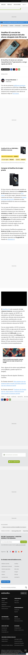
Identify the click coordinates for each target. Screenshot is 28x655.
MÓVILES (9, 4)
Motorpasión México (19, 645)
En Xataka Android (6, 357)
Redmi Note (25, 25)
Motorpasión (17, 619)
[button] (11, 80)
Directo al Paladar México (7, 645)
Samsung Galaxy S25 (16, 531)
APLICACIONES (17, 4)
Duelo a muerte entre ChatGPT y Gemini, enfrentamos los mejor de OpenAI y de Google (13, 361)
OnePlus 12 (6, 309)
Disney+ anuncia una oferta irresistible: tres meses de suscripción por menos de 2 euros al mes (15, 527)
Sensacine (16, 609)
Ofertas (8, 396)
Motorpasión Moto (18, 621)
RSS (19, 551)
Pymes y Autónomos (19, 630)
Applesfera (4, 604)
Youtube (13, 551)
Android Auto (5, 577)
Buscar (26, 587)
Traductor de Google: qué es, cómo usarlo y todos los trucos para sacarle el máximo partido (13, 391)
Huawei (3, 571)
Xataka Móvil (4, 602)
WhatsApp (5, 25)
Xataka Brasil (4, 641)
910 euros (16, 93)
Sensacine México (18, 641)
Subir (22, 593)
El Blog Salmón (17, 628)
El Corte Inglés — (8, 159)
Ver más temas (5, 581)
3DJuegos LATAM (18, 639)
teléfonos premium (19, 85)
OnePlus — (20, 159)
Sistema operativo (6, 569)
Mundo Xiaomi (5, 608)
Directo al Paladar (6, 619)
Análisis (16, 563)
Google (16, 571)
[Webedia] (24, 1)
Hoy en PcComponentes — (10, 156)
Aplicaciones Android (7, 566)
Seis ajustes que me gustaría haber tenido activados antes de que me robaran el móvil (13, 383)
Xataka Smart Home (6, 606)
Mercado (16, 569)
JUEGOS (24, 4)
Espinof (16, 611)
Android (11, 25)
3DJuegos (16, 600)
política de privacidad (20, 545)
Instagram (16, 551)
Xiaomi (3, 574)
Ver (14, 461)
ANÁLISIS (3, 4)
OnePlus (21, 396)
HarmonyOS (17, 25)
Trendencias (4, 628)
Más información (22, 653)
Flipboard (17, 69)
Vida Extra (16, 602)
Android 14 (11, 239)
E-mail (19, 69)
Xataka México (5, 639)
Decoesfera (4, 630)
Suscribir (23, 542)
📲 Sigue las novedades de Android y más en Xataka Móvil (14, 22)
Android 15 (16, 577)
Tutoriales (16, 566)
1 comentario (6, 69)
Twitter (14, 69)
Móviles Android (5, 563)
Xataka (3, 600)
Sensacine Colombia (19, 643)
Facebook (11, 69)
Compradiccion (5, 632)
